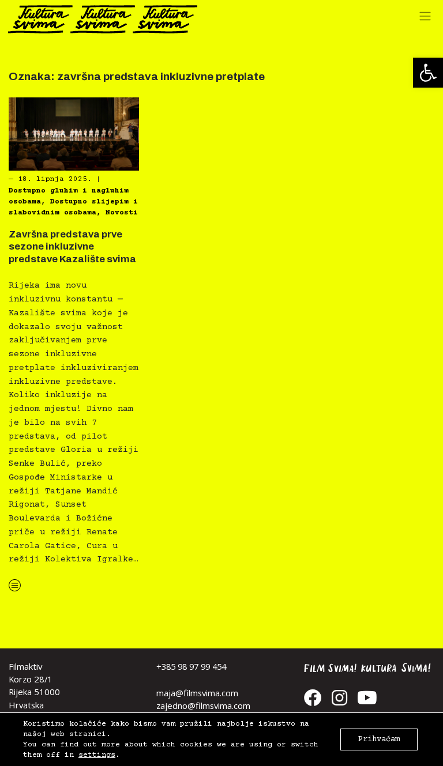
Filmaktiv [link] (25, 666)
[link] (428, 73)
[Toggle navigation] (428, 19)
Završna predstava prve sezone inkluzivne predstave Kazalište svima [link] (72, 247)
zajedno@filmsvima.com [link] (203, 705)
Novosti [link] (122, 213)
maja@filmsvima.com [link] (197, 693)
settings (96, 755)
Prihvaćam (379, 739)
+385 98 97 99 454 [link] (191, 666)
